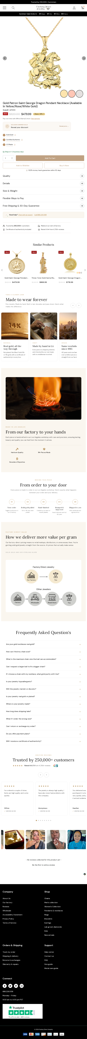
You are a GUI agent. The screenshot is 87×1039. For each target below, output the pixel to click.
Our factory (7, 902)
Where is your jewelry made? (43, 704)
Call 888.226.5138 (40, 215)
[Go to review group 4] (42, 820)
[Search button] (13, 7)
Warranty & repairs (10, 964)
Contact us (49, 956)
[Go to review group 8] (50, 820)
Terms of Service (9, 923)
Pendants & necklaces (53, 910)
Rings (46, 915)
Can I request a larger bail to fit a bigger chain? (43, 666)
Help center (49, 952)
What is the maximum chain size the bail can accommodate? (43, 659)
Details (6, 183)
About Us (6, 898)
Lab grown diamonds (53, 927)
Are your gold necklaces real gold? (43, 644)
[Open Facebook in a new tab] (5, 986)
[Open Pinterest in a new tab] (16, 986)
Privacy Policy (8, 919)
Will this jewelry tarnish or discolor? (43, 689)
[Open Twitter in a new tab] (10, 986)
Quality (6, 175)
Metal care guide (51, 968)
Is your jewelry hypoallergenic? (43, 681)
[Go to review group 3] (40, 820)
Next (83, 58)
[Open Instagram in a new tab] (22, 986)
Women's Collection (52, 906)
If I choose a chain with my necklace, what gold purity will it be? (43, 674)
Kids (46, 931)
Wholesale (7, 910)
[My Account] (74, 7)
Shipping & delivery (10, 956)
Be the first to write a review (43, 865)
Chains (47, 898)
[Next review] (46, 774)
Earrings (47, 923)
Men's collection (51, 902)
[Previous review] (40, 774)
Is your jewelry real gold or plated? (43, 696)
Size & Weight (10, 190)
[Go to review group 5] (44, 820)
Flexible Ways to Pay (13, 198)
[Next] (78, 305)
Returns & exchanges (11, 960)
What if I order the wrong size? (43, 718)
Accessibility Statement (12, 915)
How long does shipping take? (43, 711)
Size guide (48, 964)
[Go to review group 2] (38, 820)
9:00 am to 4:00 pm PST (13, 999)
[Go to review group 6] (46, 820)
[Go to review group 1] (36, 820)
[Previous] (72, 305)
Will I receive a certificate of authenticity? (43, 741)
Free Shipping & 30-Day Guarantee (21, 205)
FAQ (46, 960)
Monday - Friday (9, 995)
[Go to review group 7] (48, 820)
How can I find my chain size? (43, 651)
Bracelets (48, 919)
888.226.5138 (8, 991)
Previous (4, 58)
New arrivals (49, 935)
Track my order (9, 952)
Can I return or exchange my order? (43, 726)
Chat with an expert (25, 215)
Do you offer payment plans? (43, 733)
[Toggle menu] (4, 7)
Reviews (6, 906)
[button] (43, 100)
